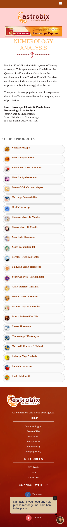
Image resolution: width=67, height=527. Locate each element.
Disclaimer (33, 436)
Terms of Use (33, 431)
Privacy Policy (33, 441)
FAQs (33, 472)
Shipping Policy (33, 451)
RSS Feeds (33, 467)
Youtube (37, 517)
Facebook (37, 494)
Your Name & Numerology (19, 113)
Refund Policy (33, 446)
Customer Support (33, 426)
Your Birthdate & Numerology (21, 117)
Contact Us (33, 477)
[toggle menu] (60, 4)
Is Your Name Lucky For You (21, 120)
